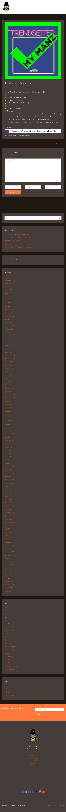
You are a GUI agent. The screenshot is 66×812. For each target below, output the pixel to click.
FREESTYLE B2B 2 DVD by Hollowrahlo (18, 241)
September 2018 (10, 562)
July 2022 (7, 411)
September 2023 (10, 365)
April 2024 (8, 342)
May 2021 (8, 457)
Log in (7, 685)
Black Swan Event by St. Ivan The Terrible (18, 244)
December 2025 (10, 277)
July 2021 (7, 450)
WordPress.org (9, 695)
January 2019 (9, 549)
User (33, 766)
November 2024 (10, 319)
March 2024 (8, 345)
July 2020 (8, 490)
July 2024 (7, 332)
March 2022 (8, 424)
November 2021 (10, 437)
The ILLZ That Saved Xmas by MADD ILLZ (19, 238)
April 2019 (8, 539)
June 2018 (8, 571)
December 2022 (10, 395)
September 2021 (10, 444)
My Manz (18, 87)
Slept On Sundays (10, 660)
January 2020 (9, 509)
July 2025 (7, 293)
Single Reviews (9, 656)
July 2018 (7, 568)
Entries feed (8, 689)
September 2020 (10, 483)
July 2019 (7, 529)
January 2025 (9, 313)
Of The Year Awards (11, 650)
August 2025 (9, 290)
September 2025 (10, 286)
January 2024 (9, 352)
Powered (48, 805)
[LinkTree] (43, 791)
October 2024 (9, 322)
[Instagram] (33, 791)
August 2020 (9, 486)
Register (33, 763)
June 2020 (8, 493)
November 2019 (10, 516)
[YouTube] (26, 791)
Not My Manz (9, 643)
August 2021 (8, 447)
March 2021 (8, 463)
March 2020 (9, 503)
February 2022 (9, 427)
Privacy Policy (33, 761)
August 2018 (9, 565)
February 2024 (9, 349)
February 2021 (9, 467)
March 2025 (8, 306)
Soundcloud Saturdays (12, 663)
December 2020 (10, 473)
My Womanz (8, 637)
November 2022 (10, 398)
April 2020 (8, 499)
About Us (33, 755)
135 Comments (9, 87)
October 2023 (9, 362)
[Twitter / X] (36, 791)
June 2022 (8, 414)
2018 (6, 607)
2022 (6, 620)
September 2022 (10, 404)
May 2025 (8, 300)
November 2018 (10, 555)
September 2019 (10, 522)
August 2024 (9, 329)
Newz (6, 640)
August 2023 (9, 368)
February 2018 (9, 584)
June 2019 (8, 532)
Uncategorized (9, 669)
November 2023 (10, 359)
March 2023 (8, 385)
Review (7, 653)
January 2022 (9, 431)
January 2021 (9, 470)
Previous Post (7, 144)
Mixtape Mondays (10, 630)
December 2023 (10, 355)
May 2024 (8, 339)
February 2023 (9, 388)
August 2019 (9, 526)
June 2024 (8, 336)
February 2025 (9, 309)
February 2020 (9, 506)
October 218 (8, 591)
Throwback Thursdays (12, 666)
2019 (6, 610)
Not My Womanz (10, 646)
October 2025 (9, 283)
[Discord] (22, 791)
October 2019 (9, 519)
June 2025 (8, 296)
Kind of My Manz (10, 627)
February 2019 (9, 545)
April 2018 (8, 578)
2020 (6, 614)
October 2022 (9, 401)
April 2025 (8, 303)
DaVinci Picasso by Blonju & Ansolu (16, 234)
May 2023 (8, 378)
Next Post (60, 144)
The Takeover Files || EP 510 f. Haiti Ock (18, 247)
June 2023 (8, 375)
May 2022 (8, 417)
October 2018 (9, 558)
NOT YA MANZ (7, 12)
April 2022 (8, 421)
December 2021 (9, 434)
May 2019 (8, 535)
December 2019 (9, 512)
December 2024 (10, 316)
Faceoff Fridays (9, 624)
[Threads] (39, 791)
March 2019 (8, 542)
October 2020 (9, 480)
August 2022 (9, 408)
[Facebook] (29, 791)
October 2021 (9, 440)
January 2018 (9, 588)
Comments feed (10, 692)
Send (39, 715)
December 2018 (9, 552)
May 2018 (8, 575)
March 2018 (8, 581)
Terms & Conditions (33, 758)
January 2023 (9, 391)
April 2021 (8, 460)
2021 (6, 617)
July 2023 (7, 372)
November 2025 (10, 280)
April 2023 (8, 381)
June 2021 (8, 453)
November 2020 (10, 476)
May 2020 (8, 496)
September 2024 (10, 326)
